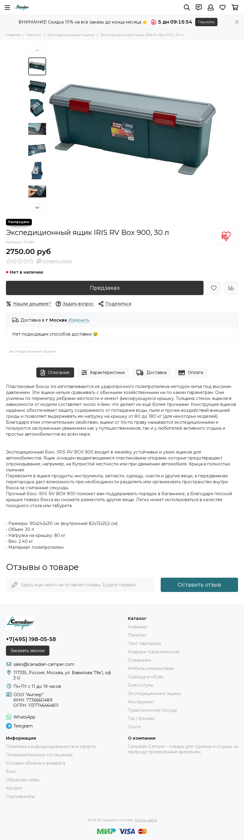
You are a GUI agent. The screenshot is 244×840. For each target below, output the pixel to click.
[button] (52, 129)
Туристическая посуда (152, 710)
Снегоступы (140, 685)
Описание (59, 372)
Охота (134, 727)
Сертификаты (20, 796)
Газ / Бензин (141, 718)
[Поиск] (187, 7)
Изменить (78, 320)
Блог (11, 771)
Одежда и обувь (145, 677)
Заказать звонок (27, 650)
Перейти (206, 22)
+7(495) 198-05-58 (31, 639)
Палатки (137, 635)
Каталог (34, 34)
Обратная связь (23, 780)
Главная (13, 34)
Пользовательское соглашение (39, 755)
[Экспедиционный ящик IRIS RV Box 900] (132, 129)
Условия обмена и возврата (35, 763)
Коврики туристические (154, 651)
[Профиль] (211, 7)
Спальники (139, 660)
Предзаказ (105, 288)
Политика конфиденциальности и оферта (51, 746)
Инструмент (141, 702)
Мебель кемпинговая (151, 668)
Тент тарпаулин (144, 643)
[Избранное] (214, 288)
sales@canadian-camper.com (43, 664)
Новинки (137, 626)
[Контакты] (199, 7)
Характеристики (107, 372)
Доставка (156, 372)
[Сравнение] (231, 288)
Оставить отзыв (199, 585)
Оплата (195, 372)
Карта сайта (146, 820)
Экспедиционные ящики (71, 34)
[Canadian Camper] (22, 7)
